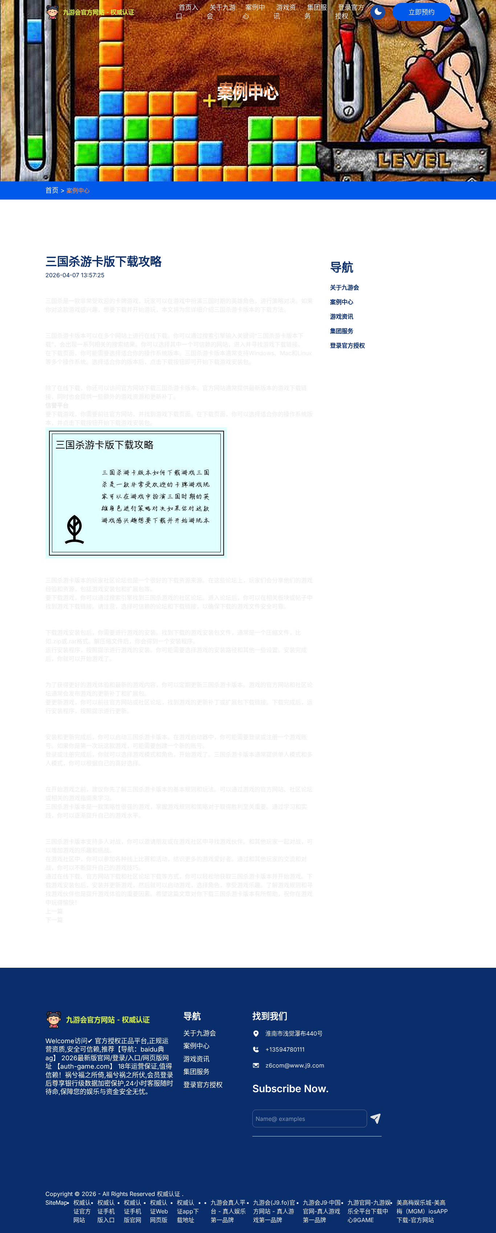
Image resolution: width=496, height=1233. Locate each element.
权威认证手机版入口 (106, 1211)
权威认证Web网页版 (159, 1211)
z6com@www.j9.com (294, 1065)
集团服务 (315, 12)
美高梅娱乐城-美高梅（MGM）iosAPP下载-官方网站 (422, 1211)
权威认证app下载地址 (188, 1211)
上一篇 (54, 911)
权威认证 (168, 1193)
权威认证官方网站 (82, 1211)
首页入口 (187, 12)
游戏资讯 (284, 12)
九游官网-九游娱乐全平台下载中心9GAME (369, 1211)
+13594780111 (285, 1049)
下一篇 (54, 919)
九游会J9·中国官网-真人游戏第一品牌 (322, 1211)
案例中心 (254, 12)
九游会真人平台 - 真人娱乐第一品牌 (228, 1211)
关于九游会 (221, 12)
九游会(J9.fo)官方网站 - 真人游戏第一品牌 (274, 1211)
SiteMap (56, 1202)
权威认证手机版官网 (132, 1211)
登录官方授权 (349, 12)
